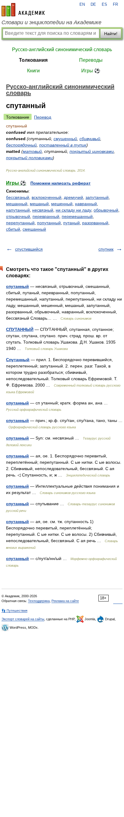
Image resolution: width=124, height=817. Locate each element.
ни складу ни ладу (73, 210)
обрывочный (106, 210)
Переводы (91, 60)
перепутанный (20, 222)
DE (93, 4)
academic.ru (23, 9)
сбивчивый (89, 138)
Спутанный (17, 359)
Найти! (110, 33)
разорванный (95, 222)
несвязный (42, 210)
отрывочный (18, 216)
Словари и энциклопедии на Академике (51, 22)
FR (115, 4)
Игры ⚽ (90, 70)
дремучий (73, 197)
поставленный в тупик (62, 145)
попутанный (49, 222)
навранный (86, 203)
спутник (105, 249)
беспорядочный (21, 145)
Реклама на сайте (65, 601)
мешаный (39, 203)
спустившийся (29, 249)
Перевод (42, 117)
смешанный (34, 229)
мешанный (16, 203)
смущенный (65, 138)
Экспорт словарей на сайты (23, 619)
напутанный (18, 210)
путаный (71, 222)
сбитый (13, 229)
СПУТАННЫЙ (19, 329)
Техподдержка (39, 601)
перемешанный (77, 216)
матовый (32, 151)
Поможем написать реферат (60, 183)
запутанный (97, 197)
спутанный (17, 286)
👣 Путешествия (14, 610)
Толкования (33, 60)
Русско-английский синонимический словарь (62, 49)
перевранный (46, 216)
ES (104, 4)
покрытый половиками (29, 157)
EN (82, 4)
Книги (33, 70)
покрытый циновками (92, 151)
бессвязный (17, 197)
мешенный (62, 203)
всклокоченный (46, 197)
